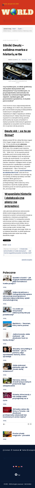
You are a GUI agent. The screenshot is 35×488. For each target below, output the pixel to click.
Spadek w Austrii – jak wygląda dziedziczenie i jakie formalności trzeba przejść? (17, 281)
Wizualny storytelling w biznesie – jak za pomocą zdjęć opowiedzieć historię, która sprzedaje (17, 353)
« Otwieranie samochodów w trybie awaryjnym (15, 250)
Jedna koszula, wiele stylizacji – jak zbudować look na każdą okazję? (16, 337)
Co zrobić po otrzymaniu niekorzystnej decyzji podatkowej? (16, 312)
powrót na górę (27, 260)
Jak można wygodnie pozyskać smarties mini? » (17, 253)
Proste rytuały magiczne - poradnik (21, 434)
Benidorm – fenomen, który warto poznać (21, 324)
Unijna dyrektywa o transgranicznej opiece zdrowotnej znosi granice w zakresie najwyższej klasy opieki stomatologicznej (17, 296)
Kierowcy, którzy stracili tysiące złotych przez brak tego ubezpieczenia (17, 383)
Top (18, 475)
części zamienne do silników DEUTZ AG (17, 172)
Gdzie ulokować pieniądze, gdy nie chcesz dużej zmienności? (15, 368)
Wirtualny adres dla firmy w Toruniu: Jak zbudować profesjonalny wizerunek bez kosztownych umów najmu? (16, 413)
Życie (9, 245)
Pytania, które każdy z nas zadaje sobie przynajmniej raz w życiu (17, 397)
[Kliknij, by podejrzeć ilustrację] (17, 71)
